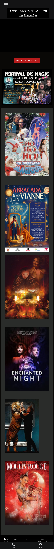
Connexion (45, 539)
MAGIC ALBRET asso (27, 60)
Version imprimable (14, 539)
